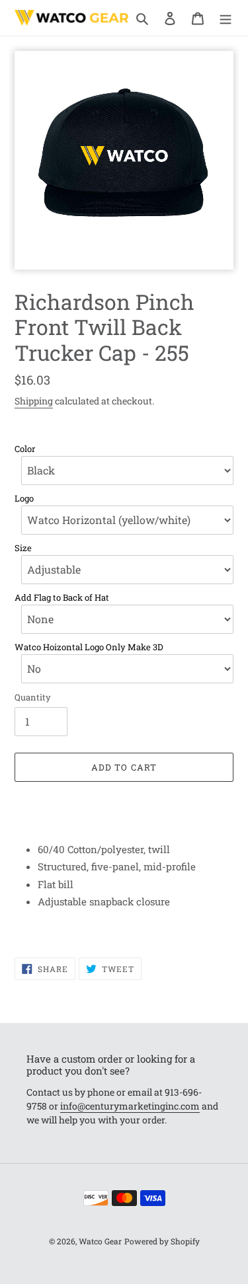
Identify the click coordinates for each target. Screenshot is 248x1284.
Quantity (33, 697)
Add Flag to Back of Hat (62, 597)
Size (23, 548)
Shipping (34, 401)
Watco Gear (100, 1241)
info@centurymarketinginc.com (130, 1106)
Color (25, 449)
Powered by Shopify (162, 1241)
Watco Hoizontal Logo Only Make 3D (89, 647)
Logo (24, 498)
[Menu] (225, 17)
